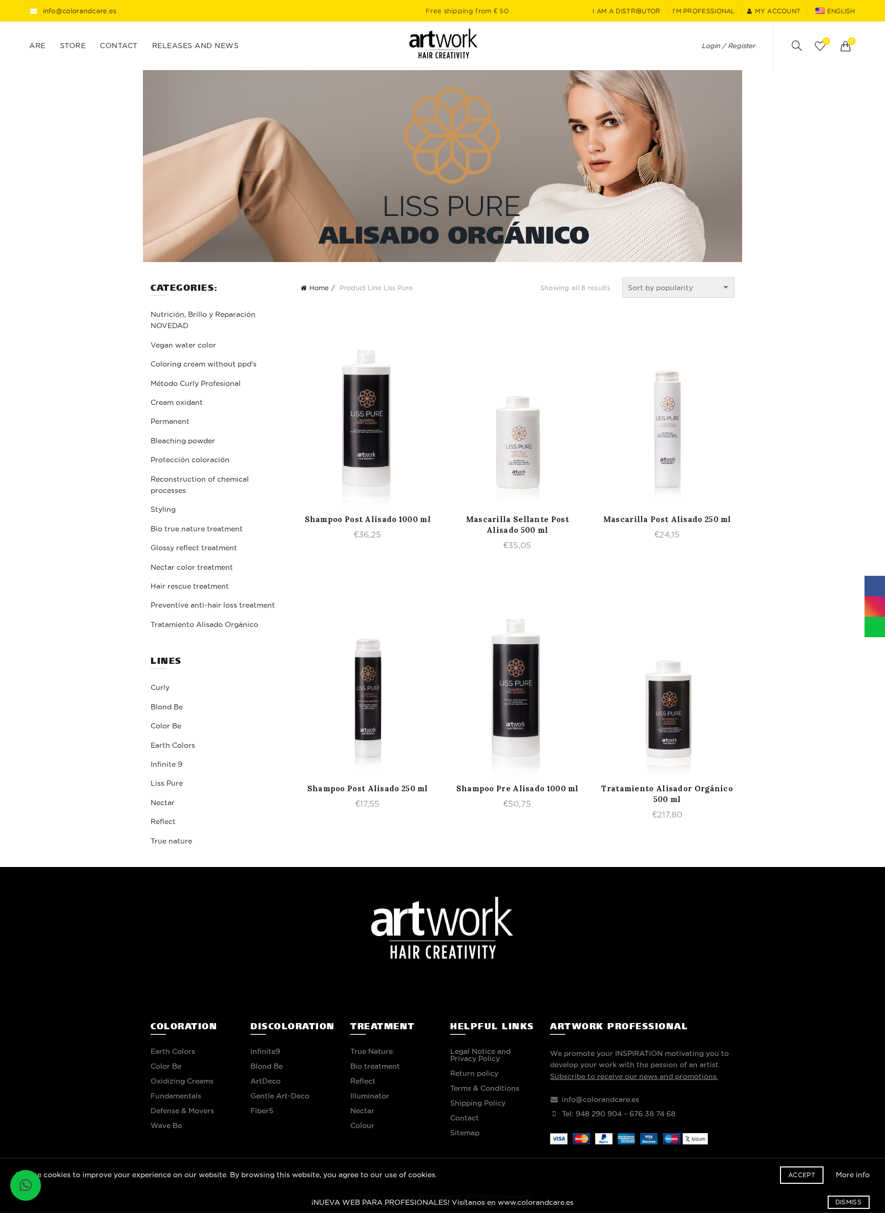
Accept (801, 1175)
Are (37, 45)
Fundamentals (176, 1096)
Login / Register (728, 45)
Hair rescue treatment (190, 586)
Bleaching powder (183, 441)
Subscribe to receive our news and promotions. (634, 1076)
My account (777, 11)
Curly (160, 687)
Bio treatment (375, 1066)
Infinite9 (265, 1051)
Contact (119, 45)
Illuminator (369, 1096)
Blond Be (167, 707)
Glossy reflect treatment (194, 548)
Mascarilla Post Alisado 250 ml (667, 519)
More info (853, 1175)
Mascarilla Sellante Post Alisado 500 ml (517, 524)
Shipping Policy (477, 1103)
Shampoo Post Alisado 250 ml (367, 788)
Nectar (163, 802)
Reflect (163, 821)
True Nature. (372, 1051)
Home (319, 287)
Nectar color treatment (192, 567)
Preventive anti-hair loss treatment (213, 605)
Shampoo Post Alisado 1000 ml (368, 519)
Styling (163, 509)
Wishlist (826, 41)
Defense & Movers (182, 1111)
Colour (362, 1125)
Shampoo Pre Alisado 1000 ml (517, 788)
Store (73, 45)
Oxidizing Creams (182, 1081)
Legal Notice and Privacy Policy (480, 1055)
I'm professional (703, 11)
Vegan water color (183, 345)
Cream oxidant (177, 402)
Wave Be (166, 1125)
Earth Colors (173, 745)
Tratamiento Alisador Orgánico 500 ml (667, 794)
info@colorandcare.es (80, 10)
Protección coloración (190, 460)
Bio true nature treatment (197, 529)
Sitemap (464, 1133)
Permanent (170, 421)
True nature (171, 841)
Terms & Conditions (484, 1088)
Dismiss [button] (848, 1202)
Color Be (166, 726)
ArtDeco (265, 1081)
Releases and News (195, 45)
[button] (25, 1185)
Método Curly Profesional (196, 383)
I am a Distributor (626, 11)
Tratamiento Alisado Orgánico (204, 624)
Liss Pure (167, 783)
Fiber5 (261, 1111)
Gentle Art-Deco (279, 1096)
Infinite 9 (166, 764)
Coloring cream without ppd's (204, 364)
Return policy (474, 1073)
